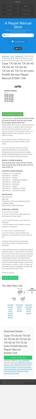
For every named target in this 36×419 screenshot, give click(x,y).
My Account (9, 6)
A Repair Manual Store (18, 24)
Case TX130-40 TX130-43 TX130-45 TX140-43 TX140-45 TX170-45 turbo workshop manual (18, 371)
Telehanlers (26, 360)
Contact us (9, 14)
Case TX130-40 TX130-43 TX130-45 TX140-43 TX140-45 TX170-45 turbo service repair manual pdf (17, 367)
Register (26, 6)
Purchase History (26, 10)
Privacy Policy (26, 14)
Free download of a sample (12, 114)
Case (19, 360)
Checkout (9, 10)
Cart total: (19, 42)
